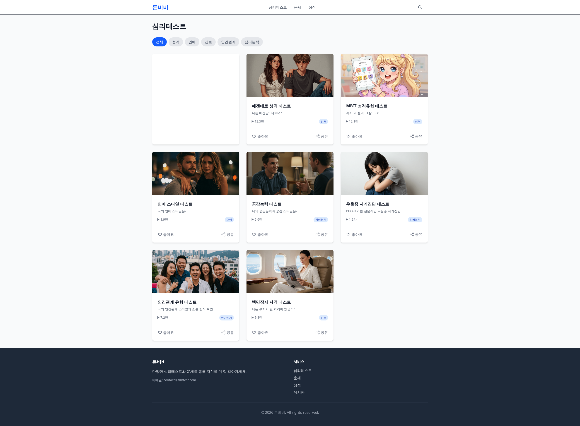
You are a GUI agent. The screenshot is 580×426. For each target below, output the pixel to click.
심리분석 (252, 41)
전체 (159, 41)
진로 (208, 41)
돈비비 (160, 7)
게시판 (299, 392)
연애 (192, 41)
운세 (297, 7)
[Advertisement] (195, 99)
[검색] (420, 7)
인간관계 (228, 41)
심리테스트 (278, 7)
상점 (312, 7)
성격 (175, 41)
